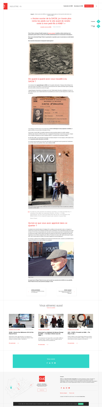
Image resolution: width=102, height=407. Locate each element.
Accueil (32, 14)
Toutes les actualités (51, 307)
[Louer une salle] (98, 26)
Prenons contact (89, 5)
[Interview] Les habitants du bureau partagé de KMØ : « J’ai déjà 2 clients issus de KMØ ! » (50, 334)
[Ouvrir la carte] (19, 388)
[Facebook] (47, 363)
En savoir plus (12, 343)
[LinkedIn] (50, 363)
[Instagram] (52, 363)
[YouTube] (55, 363)
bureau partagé (51, 33)
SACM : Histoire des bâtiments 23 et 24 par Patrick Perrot (21, 333)
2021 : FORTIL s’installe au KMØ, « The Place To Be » (79, 333)
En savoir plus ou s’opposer (72, 403)
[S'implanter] (98, 21)
